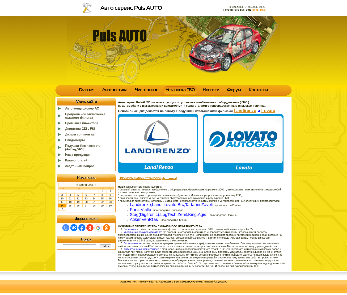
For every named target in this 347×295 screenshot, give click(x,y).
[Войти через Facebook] (81, 227)
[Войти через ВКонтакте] (73, 227)
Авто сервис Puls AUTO (131, 8)
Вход (255, 9)
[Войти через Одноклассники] (106, 227)
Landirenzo (245, 110)
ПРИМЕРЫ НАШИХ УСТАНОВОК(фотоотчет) (148, 178)
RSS (262, 9)
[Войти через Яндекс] (89, 227)
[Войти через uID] (65, 227)
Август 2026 (86, 184)
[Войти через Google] (98, 228)
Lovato (268, 110)
